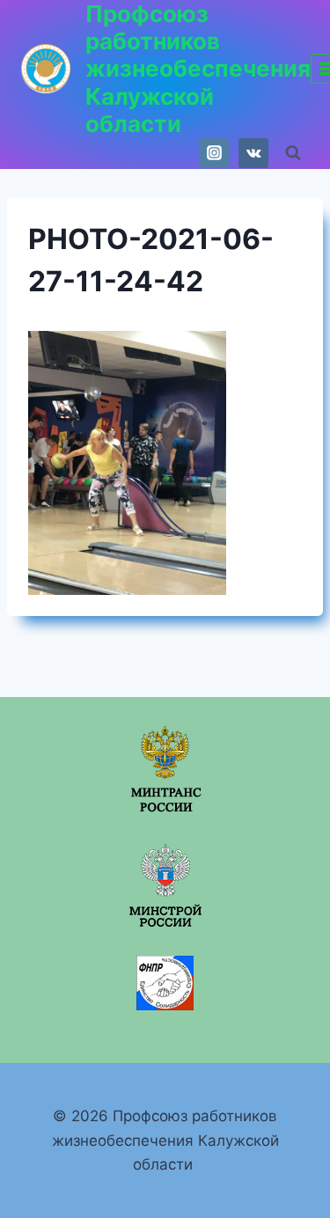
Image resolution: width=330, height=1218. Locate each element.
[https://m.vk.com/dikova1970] (253, 153)
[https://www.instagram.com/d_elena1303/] (214, 153)
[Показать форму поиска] (293, 153)
